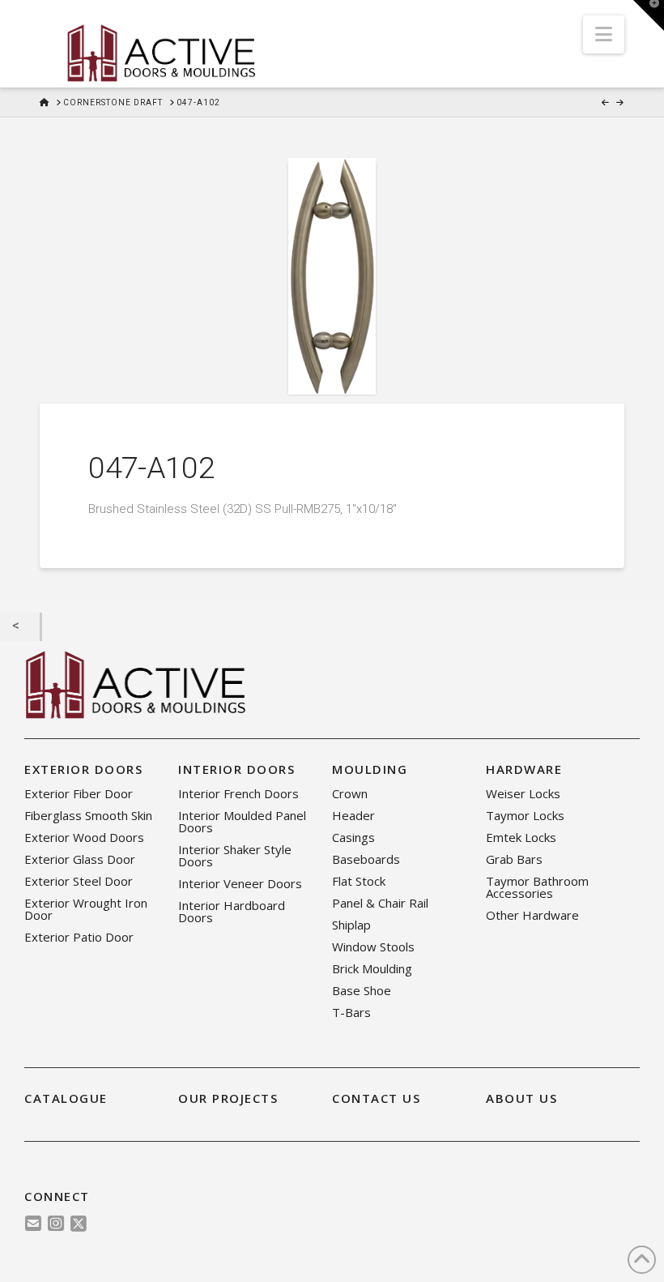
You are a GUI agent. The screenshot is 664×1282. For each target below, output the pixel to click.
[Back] (20, 627)
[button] (603, 34)
